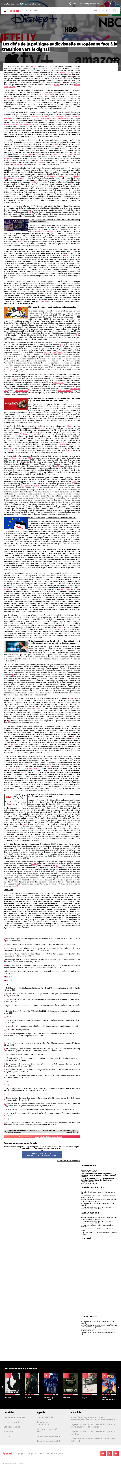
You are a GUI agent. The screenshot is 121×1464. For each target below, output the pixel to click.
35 (58, 850)
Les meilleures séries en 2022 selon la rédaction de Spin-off (92, 1439)
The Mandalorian (21, 391)
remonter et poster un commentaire (68, 1161)
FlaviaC (59, 1137)
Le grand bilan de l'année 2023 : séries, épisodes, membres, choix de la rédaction (96, 1208)
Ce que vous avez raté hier (47, 1430)
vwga (37, 1137)
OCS (22, 486)
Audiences (8, 1431)
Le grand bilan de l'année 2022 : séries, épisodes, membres (93, 1432)
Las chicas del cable (29, 768)
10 (57, 351)
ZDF (62, 154)
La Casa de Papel (47, 95)
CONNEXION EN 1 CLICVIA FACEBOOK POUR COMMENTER (41, 1154)
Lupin (39, 162)
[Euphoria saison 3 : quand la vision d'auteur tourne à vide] (77, 1131)
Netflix (33, 67)
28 (67, 732)
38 (17, 886)
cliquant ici (58, 1148)
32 (27, 764)
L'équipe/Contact (36, 1453)
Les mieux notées (12, 1427)
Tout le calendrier (45, 1417)
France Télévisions (21, 434)
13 (27, 416)
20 (13, 617)
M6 (35, 434)
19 (53, 608)
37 (40, 878)
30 (12, 745)
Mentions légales (55, 1453)
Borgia (38, 154)
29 (73, 736)
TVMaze (13, 1463)
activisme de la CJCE (39, 116)
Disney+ (12, 87)
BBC (38, 428)
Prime (43, 232)
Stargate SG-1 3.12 (94, 4)
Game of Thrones (65, 391)
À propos (20, 1453)
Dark (56, 144)
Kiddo (75, 4)
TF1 (29, 434)
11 (47, 381)
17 (9, 546)
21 (60, 627)
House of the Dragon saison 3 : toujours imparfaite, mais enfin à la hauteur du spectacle (99, 1200)
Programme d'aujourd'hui (43, 1423)
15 (62, 452)
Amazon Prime (57, 353)
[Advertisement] (99, 1277)
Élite (18, 768)
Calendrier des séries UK (48, 1441)
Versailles (29, 154)
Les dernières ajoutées (14, 1417)
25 (18, 705)
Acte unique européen (59, 116)
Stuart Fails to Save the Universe (108, 1398)
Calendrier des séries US (48, 1436)
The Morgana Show (92, 1180)
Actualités (75, 1412)
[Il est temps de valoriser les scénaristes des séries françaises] (5, 1131)
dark (107, 1175)
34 (25, 824)
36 (57, 866)
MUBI (41, 472)
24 (72, 699)
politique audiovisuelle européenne (98, 1173)
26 (35, 709)
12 (28, 389)
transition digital (87, 1175)
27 (9, 721)
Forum (7, 1436)
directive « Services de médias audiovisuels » (21, 124)
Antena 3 (40, 97)
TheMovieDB (21, 1463)
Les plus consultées (13, 1422)
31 (40, 760)
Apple (21, 458)
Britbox (68, 426)
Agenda (41, 1412)
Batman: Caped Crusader (49, 1398)
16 (58, 466)
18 (78, 587)
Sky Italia (56, 154)
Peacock (66, 256)
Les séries (9, 1412)
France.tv (7, 190)
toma (54, 1137)
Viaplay (63, 444)
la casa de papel (100, 1175)
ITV (44, 428)
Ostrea (48, 1137)
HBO (29, 458)
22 (43, 637)
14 (10, 448)
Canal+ (70, 154)
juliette (42, 1137)
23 (12, 675)
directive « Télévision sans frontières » (51, 118)
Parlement (48, 188)
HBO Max (44, 301)
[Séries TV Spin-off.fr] (14, 11)
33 (78, 779)
